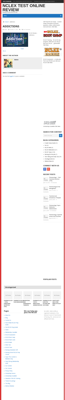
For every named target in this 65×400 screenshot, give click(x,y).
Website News (48, 161)
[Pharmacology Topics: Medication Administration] (37, 295)
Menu (5, 15)
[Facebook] (44, 169)
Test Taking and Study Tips (52, 156)
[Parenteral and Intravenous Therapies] (27, 295)
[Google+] (48, 169)
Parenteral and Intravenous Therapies (55, 196)
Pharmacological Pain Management (44, 1)
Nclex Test (8, 345)
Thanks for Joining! (10, 381)
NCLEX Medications (50, 150)
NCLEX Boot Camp (10, 337)
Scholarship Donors (10, 373)
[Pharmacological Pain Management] (18, 295)
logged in (11, 76)
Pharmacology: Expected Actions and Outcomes (55, 215)
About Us (7, 315)
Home (6, 22)
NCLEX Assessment (10, 334)
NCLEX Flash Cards (10, 340)
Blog (6, 317)
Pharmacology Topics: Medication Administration (55, 207)
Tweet (22, 48)
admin (5, 29)
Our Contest (8, 365)
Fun (46, 145)
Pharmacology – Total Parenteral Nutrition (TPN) (17, 1)
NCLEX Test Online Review (24, 8)
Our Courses (8, 368)
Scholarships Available (11, 376)
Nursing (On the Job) (50, 154)
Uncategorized (48, 159)
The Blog (7, 383)
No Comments (26, 29)
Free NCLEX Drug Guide (11, 327)
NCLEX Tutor (8, 347)
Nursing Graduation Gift (11, 350)
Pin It (4, 51)
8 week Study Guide (50, 143)
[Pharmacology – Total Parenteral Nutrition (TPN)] (8, 295)
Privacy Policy (8, 371)
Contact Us (8, 320)
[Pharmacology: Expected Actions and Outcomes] (47, 295)
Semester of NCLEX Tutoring (12, 378)
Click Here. (54, 26)
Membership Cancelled (11, 332)
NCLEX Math (48, 147)
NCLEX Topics (48, 152)
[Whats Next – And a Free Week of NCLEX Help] (56, 295)
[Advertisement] (50, 93)
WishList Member (9, 386)
